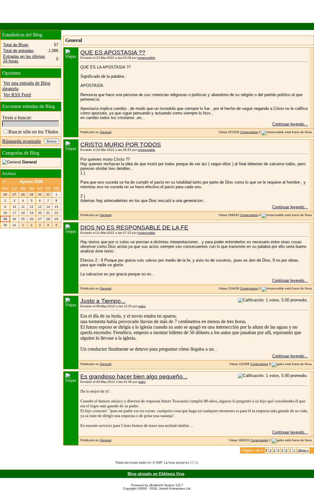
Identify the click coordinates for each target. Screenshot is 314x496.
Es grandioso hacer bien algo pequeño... (133, 376)
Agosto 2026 (31, 181)
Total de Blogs (16, 45)
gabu (142, 306)
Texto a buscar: (17, 117)
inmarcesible (146, 57)
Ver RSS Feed (17, 94)
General (105, 132)
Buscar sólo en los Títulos (33, 131)
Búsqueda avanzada (21, 141)
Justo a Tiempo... (102, 301)
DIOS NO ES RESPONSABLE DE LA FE (134, 227)
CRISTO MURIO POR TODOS (120, 144)
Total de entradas (18, 50)
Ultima (303, 450)
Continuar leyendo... (290, 124)
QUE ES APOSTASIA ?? (112, 52)
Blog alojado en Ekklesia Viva (156, 474)
